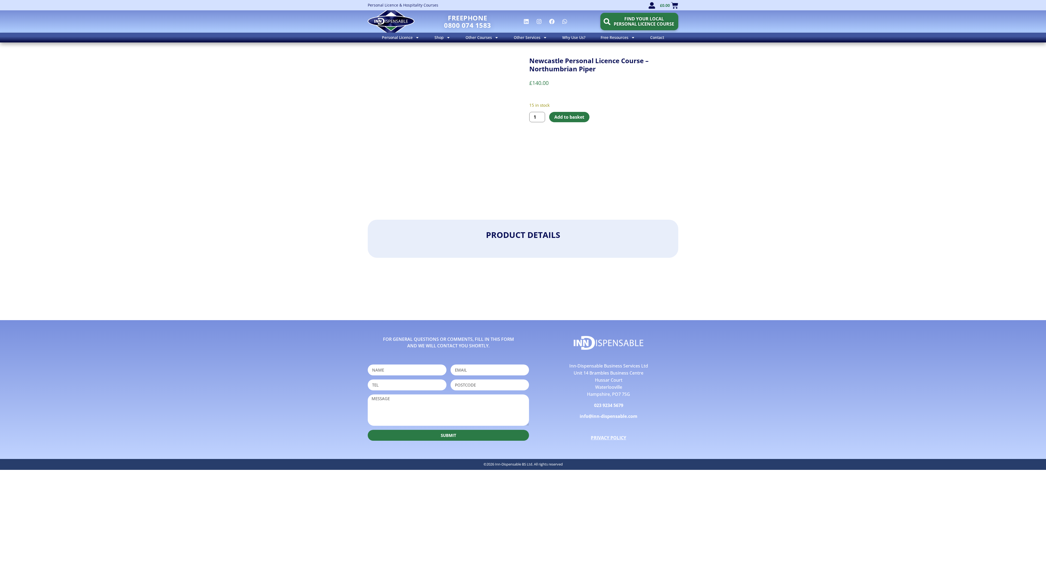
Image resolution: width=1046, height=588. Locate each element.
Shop (439, 37)
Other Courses (479, 37)
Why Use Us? (573, 37)
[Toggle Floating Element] (1026, 573)
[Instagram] (539, 21)
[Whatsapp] (564, 21)
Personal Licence (397, 37)
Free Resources (614, 37)
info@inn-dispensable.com (608, 416)
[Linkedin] (526, 21)
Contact (657, 37)
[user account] (652, 5)
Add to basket (569, 117)
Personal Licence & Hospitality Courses (403, 5)
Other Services (527, 37)
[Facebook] (551, 21)
